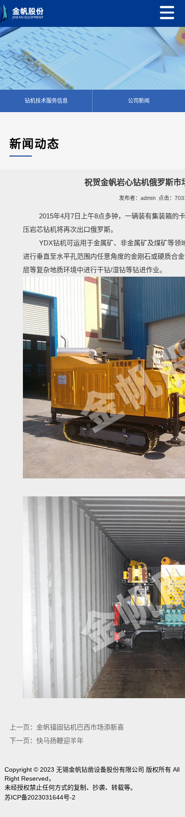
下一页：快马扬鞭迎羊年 (46, 740)
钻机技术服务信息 (46, 101)
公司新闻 (139, 101)
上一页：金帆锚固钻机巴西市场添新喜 (66, 727)
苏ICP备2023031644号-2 (39, 797)
